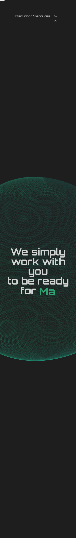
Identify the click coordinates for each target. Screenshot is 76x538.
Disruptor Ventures (32, 16)
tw (55, 16)
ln (55, 21)
